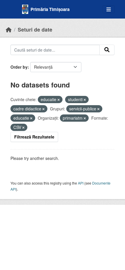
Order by (19, 67)
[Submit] (107, 50)
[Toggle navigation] (109, 9)
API (80, 182)
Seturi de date (35, 29)
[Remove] (59, 99)
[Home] (9, 29)
